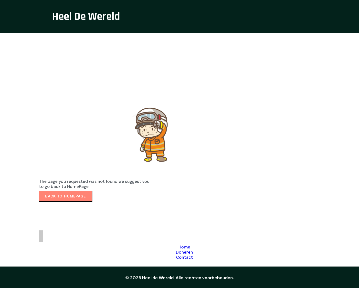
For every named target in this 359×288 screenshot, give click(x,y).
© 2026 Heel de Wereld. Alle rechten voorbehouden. (179, 278)
